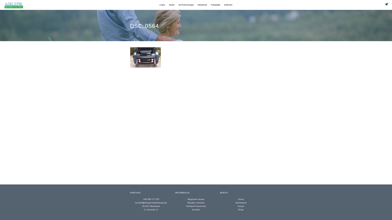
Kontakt (228, 5)
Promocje (202, 5)
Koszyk (241, 206)
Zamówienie (241, 202)
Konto (241, 199)
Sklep (171, 5)
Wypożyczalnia (186, 5)
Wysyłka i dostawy (196, 202)
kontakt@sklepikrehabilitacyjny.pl (151, 202)
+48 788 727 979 (151, 199)
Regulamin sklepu (196, 199)
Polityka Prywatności (196, 206)
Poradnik (215, 5)
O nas (162, 5)
